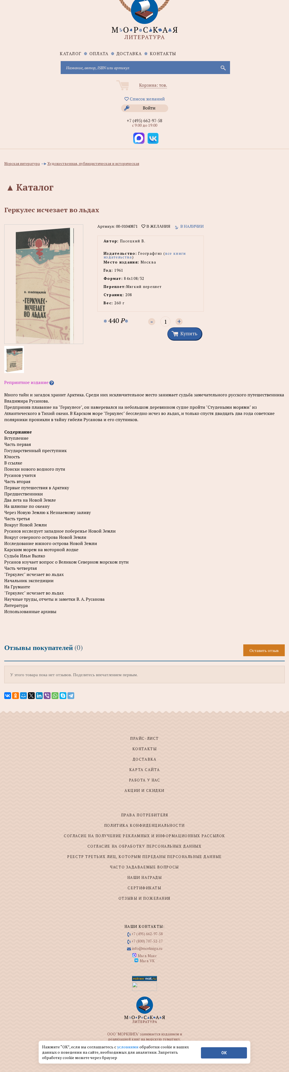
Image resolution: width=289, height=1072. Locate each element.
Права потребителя (144, 815)
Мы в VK (147, 960)
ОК (224, 1053)
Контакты (163, 53)
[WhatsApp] (55, 695)
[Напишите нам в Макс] (138, 138)
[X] (31, 695)
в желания (157, 226)
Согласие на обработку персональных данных (144, 846)
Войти (149, 108)
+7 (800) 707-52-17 (147, 941)
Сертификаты (144, 887)
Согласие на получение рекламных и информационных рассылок (144, 835)
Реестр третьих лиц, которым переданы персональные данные (144, 856)
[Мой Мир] (23, 695)
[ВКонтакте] (7, 695)
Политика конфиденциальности (144, 825)
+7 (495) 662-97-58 (144, 120)
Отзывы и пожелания (144, 898)
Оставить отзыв (264, 650)
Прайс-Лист (144, 738)
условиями (128, 1046)
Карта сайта (144, 769)
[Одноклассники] (15, 695)
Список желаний (147, 99)
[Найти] (222, 67)
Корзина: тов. (153, 85)
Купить (188, 333)
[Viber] (47, 695)
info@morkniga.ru (147, 948)
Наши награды (144, 877)
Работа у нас (144, 780)
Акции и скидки (144, 790)
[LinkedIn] (39, 695)
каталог (71, 53)
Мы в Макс (147, 955)
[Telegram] (70, 695)
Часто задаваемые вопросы (144, 867)
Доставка (129, 53)
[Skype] (63, 695)
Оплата (99, 53)
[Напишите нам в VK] (153, 138)
